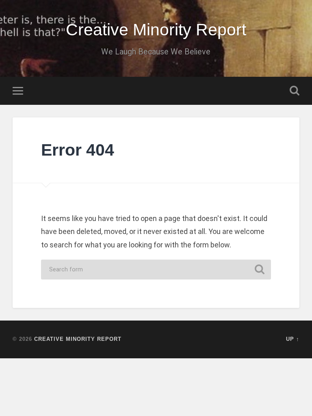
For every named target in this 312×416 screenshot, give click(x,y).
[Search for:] (156, 270)
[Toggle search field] (294, 90)
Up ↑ (292, 339)
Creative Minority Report (156, 29)
